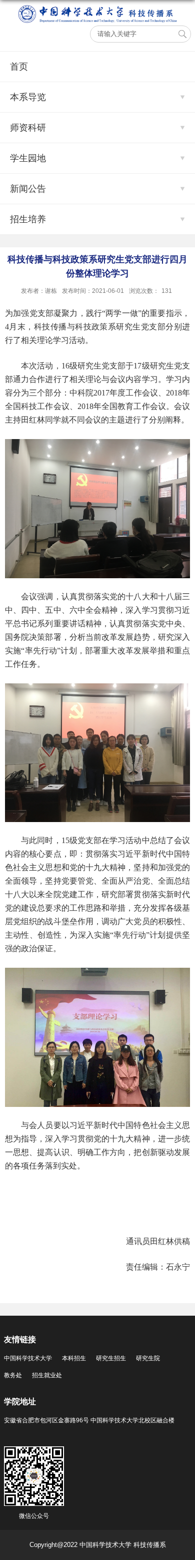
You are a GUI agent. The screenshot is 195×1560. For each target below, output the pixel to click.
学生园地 (28, 158)
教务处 (13, 1375)
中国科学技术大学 (28, 1358)
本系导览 (28, 97)
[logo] (97, 8)
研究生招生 (111, 1358)
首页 (19, 67)
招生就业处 (47, 1375)
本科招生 (74, 1358)
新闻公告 (28, 189)
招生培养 (28, 219)
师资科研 (28, 128)
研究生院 (148, 1358)
